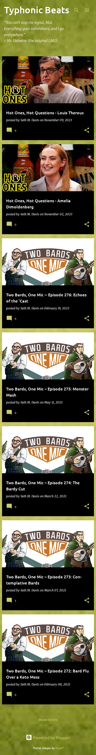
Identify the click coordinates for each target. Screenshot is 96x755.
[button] (87, 130)
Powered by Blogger (51, 737)
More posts (48, 720)
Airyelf (59, 748)
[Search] (76, 10)
